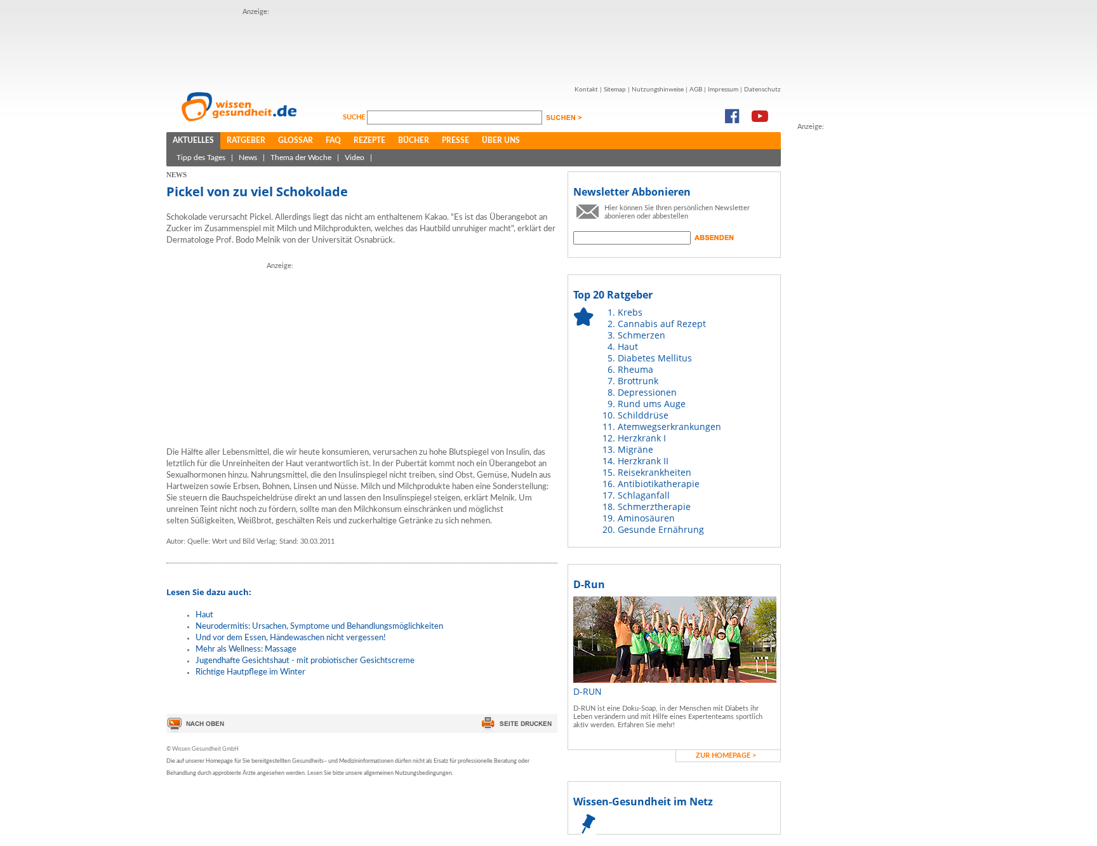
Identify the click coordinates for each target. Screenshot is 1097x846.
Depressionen (647, 392)
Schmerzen (641, 335)
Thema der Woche (300, 157)
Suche (355, 117)
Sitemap (615, 89)
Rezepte (369, 140)
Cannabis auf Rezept (662, 324)
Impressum (723, 89)
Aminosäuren (646, 518)
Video (354, 157)
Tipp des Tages (200, 157)
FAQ (333, 140)
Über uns (501, 140)
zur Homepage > (726, 755)
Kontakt (586, 89)
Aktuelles (193, 140)
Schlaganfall (644, 495)
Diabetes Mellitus (655, 358)
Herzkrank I (642, 438)
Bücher (413, 140)
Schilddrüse (643, 415)
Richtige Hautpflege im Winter (250, 672)
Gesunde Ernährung (661, 529)
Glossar (295, 140)
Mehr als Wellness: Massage (246, 649)
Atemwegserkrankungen (669, 426)
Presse (455, 140)
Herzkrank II (643, 461)
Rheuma (635, 369)
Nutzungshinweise (658, 89)
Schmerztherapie (654, 506)
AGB (695, 89)
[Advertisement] (474, 46)
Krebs (630, 312)
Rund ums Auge (652, 404)
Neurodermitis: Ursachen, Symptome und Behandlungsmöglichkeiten (319, 626)
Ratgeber (246, 140)
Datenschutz (762, 89)
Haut (204, 615)
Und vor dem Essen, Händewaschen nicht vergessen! (291, 638)
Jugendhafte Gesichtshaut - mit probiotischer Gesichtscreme (305, 661)
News (248, 157)
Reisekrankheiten (654, 472)
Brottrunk (638, 381)
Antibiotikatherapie (659, 484)
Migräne (635, 449)
